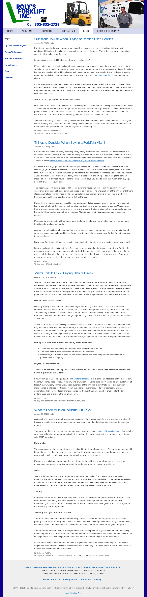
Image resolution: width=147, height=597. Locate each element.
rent (66, 133)
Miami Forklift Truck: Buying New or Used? (63, 273)
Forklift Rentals (43, 131)
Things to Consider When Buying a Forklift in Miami (69, 142)
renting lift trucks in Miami (108, 431)
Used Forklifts (55, 131)
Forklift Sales (42, 262)
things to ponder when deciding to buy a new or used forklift (77, 161)
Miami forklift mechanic (81, 379)
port (93, 556)
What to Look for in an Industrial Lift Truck (62, 410)
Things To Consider (13, 52)
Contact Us (68, 31)
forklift (43, 133)
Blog (86, 31)
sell (60, 264)
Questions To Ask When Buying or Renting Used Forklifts (73, 39)
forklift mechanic (60, 401)
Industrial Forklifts (44, 553)
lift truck (49, 264)
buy (38, 133)
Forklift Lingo (11, 65)
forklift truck (71, 401)
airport (39, 556)
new (78, 401)
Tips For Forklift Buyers (15, 46)
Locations (46, 31)
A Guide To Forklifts (13, 58)
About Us (27, 31)
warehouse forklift (103, 556)
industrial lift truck (65, 556)
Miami (62, 133)
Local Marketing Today (73, 593)
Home (10, 31)
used (83, 401)
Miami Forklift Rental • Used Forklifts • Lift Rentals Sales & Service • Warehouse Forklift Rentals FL (73, 567)
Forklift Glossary (108, 31)
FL (44, 556)
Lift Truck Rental (52, 133)
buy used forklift (47, 401)
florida (48, 556)
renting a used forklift (104, 75)
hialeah (55, 556)
